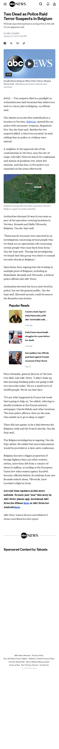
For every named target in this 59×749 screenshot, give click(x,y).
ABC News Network (22, 655)
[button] (5, 4)
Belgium (31, 121)
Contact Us (44, 665)
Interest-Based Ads (17, 662)
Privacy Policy (37, 655)
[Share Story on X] (11, 43)
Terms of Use (14, 665)
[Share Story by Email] (17, 43)
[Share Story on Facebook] (5, 43)
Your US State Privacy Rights (15, 658)
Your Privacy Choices (29, 665)
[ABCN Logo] (17, 4)
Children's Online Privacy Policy (41, 658)
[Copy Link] (24, 43)
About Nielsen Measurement (37, 662)
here (26, 503)
